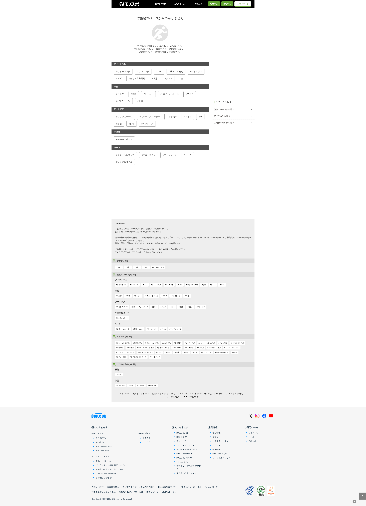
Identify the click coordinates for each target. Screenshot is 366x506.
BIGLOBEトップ (169, 491)
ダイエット (196, 71)
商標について (152, 491)
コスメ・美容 (121, 357)
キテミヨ (183, 394)
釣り (132, 123)
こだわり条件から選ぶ (224, 122)
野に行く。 (208, 394)
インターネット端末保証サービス (111, 465)
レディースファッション (125, 352)
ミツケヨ (228, 394)
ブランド (216, 436)
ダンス (169, 78)
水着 (195, 352)
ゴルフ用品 (167, 343)
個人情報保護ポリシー (168, 487)
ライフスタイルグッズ (138, 357)
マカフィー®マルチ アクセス (188, 467)
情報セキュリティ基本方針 (131, 491)
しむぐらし (148, 442)
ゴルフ (120, 94)
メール (251, 436)
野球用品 (178, 343)
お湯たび (155, 394)
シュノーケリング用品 (146, 347)
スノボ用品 (189, 347)
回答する (227, 4)
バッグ (159, 352)
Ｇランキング (125, 394)
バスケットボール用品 (207, 343)
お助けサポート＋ (104, 461)
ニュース (216, 445)
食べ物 (235, 352)
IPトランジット (183, 461)
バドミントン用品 (237, 343)
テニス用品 (223, 343)
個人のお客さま (100, 427)
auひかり (100, 442)
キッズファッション (146, 352)
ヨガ (119, 78)
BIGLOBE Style (219, 453)
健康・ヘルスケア (126, 155)
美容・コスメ (149, 155)
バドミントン (123, 101)
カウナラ (219, 394)
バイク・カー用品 (152, 343)
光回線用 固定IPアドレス (187, 449)
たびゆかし (239, 394)
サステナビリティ (220, 441)
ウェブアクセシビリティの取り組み (138, 487)
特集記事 (198, 4)
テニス (190, 94)
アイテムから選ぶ (222, 116)
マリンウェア (206, 352)
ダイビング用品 (163, 347)
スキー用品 (177, 347)
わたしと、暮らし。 (169, 394)
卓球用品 (120, 347)
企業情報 (212, 427)
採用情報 (216, 449)
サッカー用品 (190, 343)
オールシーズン (158, 267)
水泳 (155, 78)
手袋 (186, 352)
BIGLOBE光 (101, 438)
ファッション (170, 155)
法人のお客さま (180, 427)
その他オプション (104, 477)
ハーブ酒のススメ (174, 397)
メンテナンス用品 (214, 347)
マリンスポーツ (124, 116)
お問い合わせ (98, 487)
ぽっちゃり (121, 385)
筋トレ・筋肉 (176, 71)
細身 (131, 385)
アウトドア (148, 123)
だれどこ (136, 394)
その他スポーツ (124, 139)
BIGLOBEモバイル (104, 446)
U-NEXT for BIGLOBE (106, 473)
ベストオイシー (196, 394)
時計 (177, 352)
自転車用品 (138, 343)
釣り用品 (201, 347)
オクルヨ (146, 394)
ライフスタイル (124, 162)
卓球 (141, 101)
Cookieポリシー (212, 487)
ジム (160, 71)
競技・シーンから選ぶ (224, 109)
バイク (188, 116)
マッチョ (141, 385)
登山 (119, 123)
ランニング (144, 71)
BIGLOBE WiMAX (104, 450)
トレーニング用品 (123, 343)
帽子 (168, 352)
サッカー (149, 94)
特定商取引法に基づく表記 (104, 491)
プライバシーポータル (191, 487)
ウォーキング (123, 71)
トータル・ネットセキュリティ (110, 469)
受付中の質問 (160, 4)
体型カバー (153, 385)
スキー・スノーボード (151, 116)
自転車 (173, 116)
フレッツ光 (181, 441)
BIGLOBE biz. (182, 432)
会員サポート (254, 441)
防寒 (119, 374)
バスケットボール (170, 94)
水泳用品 (131, 347)
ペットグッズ (155, 357)
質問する (214, 4)
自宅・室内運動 (137, 78)
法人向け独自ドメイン (186, 473)
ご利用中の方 (251, 427)
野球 (134, 94)
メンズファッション (232, 347)
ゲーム (188, 155)
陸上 (183, 78)
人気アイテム (179, 4)
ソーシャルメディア (221, 457)
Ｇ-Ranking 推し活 (191, 397)
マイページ (244, 4)
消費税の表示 (113, 487)
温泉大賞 (147, 438)
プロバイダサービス (185, 445)
